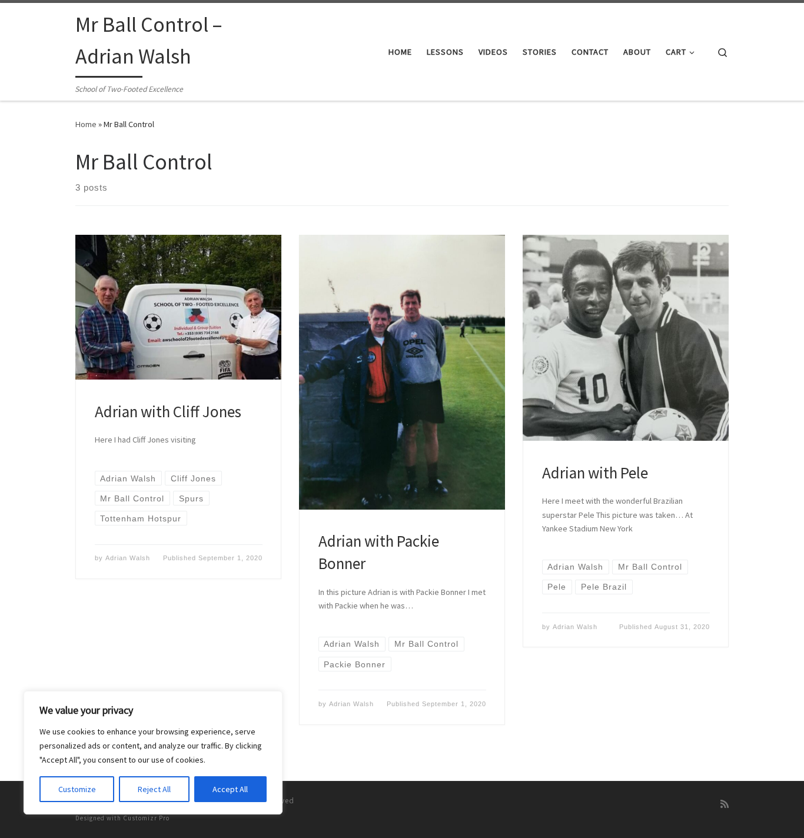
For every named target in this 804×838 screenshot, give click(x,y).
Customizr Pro (146, 818)
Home (86, 124)
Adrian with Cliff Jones (168, 411)
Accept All (230, 789)
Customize (77, 789)
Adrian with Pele (595, 473)
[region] (153, 752)
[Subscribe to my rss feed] (724, 804)
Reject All (154, 789)
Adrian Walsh (127, 557)
